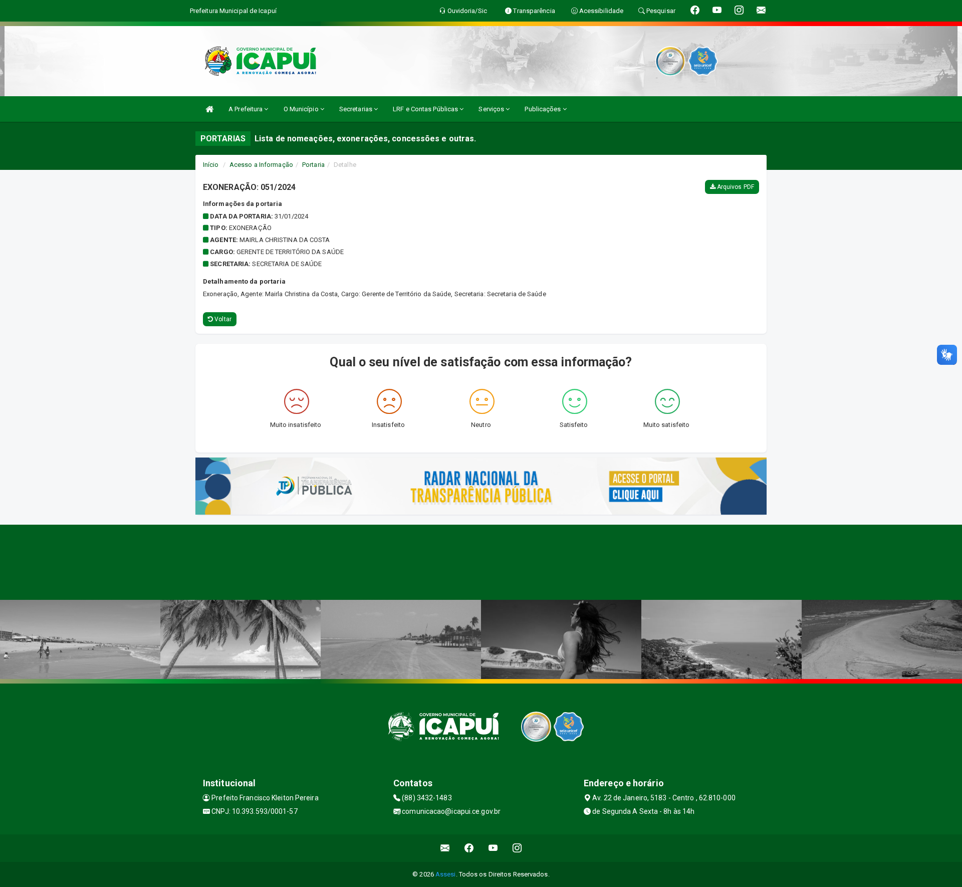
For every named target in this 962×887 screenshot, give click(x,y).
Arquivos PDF (734, 186)
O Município (302, 109)
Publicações (543, 109)
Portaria (313, 164)
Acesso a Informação (261, 164)
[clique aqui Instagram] (517, 848)
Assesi (445, 874)
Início (211, 164)
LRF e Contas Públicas (426, 109)
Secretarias (356, 109)
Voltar (222, 319)
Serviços (492, 109)
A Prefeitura (246, 109)
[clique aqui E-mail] (445, 848)
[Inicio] (209, 109)
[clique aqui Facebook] (469, 848)
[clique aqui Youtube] (493, 848)
